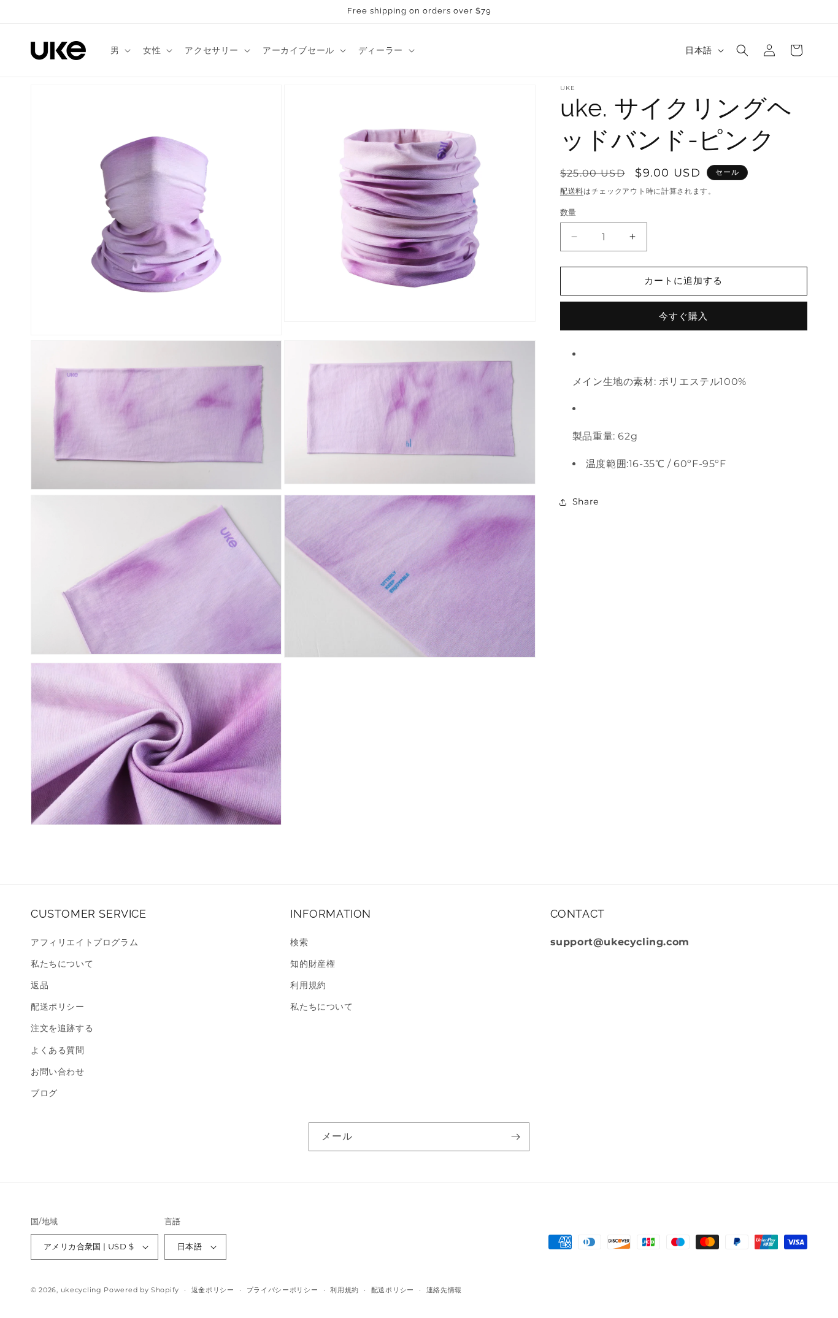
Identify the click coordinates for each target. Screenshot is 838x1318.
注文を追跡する (62, 1028)
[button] (119, 50)
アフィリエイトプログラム (84, 942)
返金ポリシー (212, 1290)
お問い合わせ (58, 1071)
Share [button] (585, 501)
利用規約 (308, 985)
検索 (299, 942)
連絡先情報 (444, 1290)
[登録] (515, 1136)
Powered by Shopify (141, 1290)
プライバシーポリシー (282, 1290)
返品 (39, 985)
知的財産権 (312, 963)
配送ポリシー (58, 1006)
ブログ (44, 1093)
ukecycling (81, 1290)
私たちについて (62, 963)
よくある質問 (58, 1050)
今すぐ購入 (683, 316)
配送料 (571, 191)
